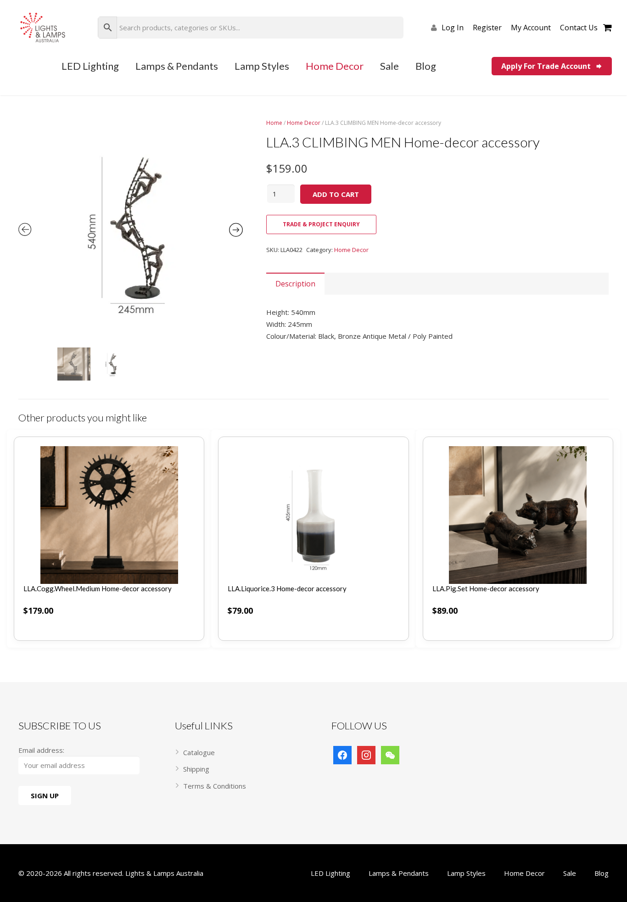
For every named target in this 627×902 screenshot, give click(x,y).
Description (295, 284)
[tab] (295, 284)
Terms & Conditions (214, 785)
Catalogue (199, 752)
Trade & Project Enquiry (321, 224)
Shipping (196, 768)
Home (274, 123)
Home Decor (303, 123)
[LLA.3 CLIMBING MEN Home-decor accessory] (130, 230)
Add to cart (336, 194)
